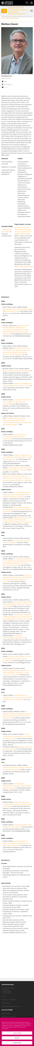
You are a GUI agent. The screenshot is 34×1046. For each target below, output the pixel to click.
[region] (17, 1032)
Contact (4, 996)
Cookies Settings (17, 1033)
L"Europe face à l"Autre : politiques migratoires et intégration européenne (17, 768)
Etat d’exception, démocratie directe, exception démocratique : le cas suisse (17, 469)
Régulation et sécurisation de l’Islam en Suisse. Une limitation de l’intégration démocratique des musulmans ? (18, 520)
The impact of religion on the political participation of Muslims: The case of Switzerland (17, 604)
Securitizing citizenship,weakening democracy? (14, 637)
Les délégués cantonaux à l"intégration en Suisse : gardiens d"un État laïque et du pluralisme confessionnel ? (17, 715)
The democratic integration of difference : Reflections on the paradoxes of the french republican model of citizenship (17, 617)
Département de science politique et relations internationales (18, 11)
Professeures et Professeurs (10, 18)
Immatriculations (6, 1013)
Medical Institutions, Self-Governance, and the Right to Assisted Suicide (17, 310)
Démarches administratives (8, 1016)
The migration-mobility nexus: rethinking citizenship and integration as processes (17, 509)
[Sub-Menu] (31, 10)
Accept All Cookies (17, 1042)
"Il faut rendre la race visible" (6, 231)
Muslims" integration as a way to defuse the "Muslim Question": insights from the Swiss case (18, 457)
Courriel (6, 87)
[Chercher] (27, 3)
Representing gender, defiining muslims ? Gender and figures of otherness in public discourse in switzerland (16, 672)
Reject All (17, 1038)
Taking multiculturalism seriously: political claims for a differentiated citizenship (17, 804)
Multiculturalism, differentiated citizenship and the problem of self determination (17, 786)
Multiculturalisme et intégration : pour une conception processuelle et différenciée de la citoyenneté (17, 697)
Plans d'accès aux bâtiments (9, 999)
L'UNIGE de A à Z (6, 1003)
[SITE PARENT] (4, 11)
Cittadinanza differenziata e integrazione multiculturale (17, 826)
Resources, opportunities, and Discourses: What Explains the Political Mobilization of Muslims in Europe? (17, 578)
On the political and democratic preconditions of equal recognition (15, 437)
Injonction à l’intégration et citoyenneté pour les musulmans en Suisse (17, 384)
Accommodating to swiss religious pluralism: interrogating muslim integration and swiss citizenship (16, 494)
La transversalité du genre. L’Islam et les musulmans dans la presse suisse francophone (17, 658)
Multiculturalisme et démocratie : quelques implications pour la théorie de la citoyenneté (16, 843)
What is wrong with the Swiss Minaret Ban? (17, 371)
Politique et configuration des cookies (11, 1006)
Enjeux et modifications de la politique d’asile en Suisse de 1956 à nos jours (17, 736)
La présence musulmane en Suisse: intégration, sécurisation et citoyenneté (17, 402)
